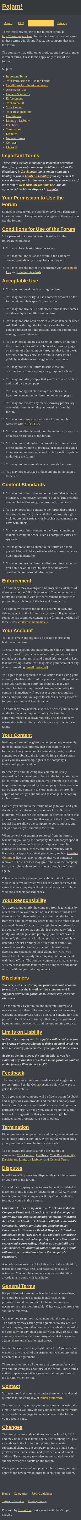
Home (6, 1493)
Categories (21, 1493)
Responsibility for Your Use (37, 184)
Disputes (11, 133)
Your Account (15, 103)
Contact (11, 142)
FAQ (21, 23)
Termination (14, 129)
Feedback (12, 125)
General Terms (15, 138)
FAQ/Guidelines (42, 1493)
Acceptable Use (16, 89)
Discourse (24, 1510)
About (8, 23)
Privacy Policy (37, 1501)
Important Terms (16, 76)
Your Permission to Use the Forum (28, 81)
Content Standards (18, 94)
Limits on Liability (18, 120)
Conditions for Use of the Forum (27, 85)
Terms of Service (41, 23)
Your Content (14, 107)
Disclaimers (13, 116)
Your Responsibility (19, 111)
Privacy (62, 23)
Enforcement (14, 98)
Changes (11, 147)
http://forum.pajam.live (17, 36)
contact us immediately (33, 622)
